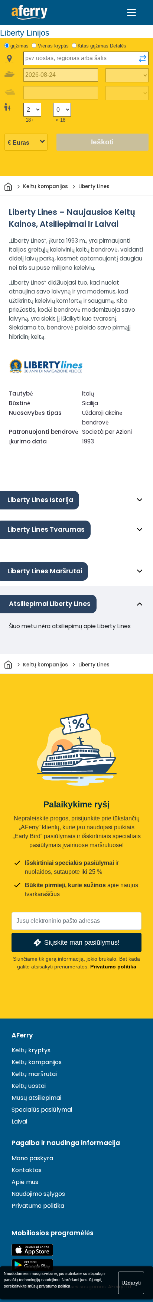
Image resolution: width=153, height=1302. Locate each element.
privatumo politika (54, 1286)
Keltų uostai (29, 1086)
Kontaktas (27, 1170)
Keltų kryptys (31, 1050)
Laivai (19, 1121)
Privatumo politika (113, 967)
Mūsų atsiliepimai (36, 1097)
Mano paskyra (32, 1158)
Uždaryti (131, 1283)
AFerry (22, 1035)
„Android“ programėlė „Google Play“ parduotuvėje (32, 1265)
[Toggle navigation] (131, 13)
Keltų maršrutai (34, 1074)
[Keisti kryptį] (142, 58)
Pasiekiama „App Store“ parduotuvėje (32, 1250)
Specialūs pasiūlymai (42, 1109)
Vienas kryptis (53, 46)
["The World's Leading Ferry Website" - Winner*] (30, 12)
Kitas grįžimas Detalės (102, 46)
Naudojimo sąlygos (38, 1194)
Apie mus (25, 1182)
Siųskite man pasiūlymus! (82, 942)
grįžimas (19, 46)
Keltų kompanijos (37, 1062)
